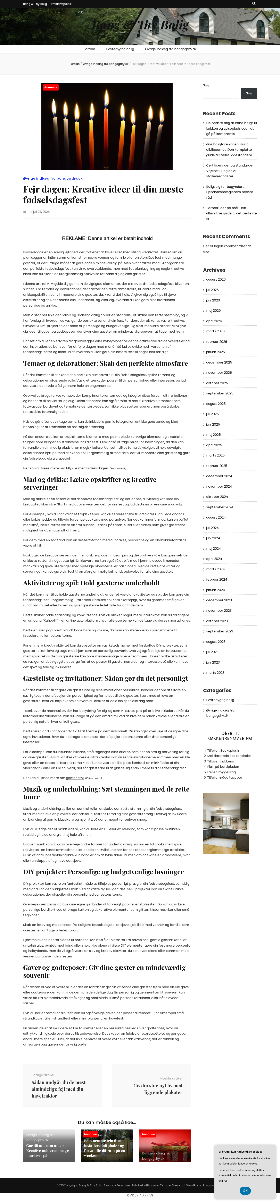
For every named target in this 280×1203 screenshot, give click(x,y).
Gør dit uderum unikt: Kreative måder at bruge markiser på (47, 1150)
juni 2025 (213, 424)
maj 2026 (213, 310)
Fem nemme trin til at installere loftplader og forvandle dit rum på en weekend (104, 1148)
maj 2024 (213, 548)
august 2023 (215, 641)
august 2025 (216, 403)
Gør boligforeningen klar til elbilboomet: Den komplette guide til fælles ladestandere (229, 149)
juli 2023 (212, 652)
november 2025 (219, 372)
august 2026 (216, 279)
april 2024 (214, 558)
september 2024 (219, 507)
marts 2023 (215, 672)
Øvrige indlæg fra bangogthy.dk (171, 49)
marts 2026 (215, 331)
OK (245, 1190)
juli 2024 (212, 528)
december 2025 (219, 362)
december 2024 (219, 476)
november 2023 (219, 610)
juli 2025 (212, 414)
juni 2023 (213, 662)
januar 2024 (215, 590)
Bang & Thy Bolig (35, 4)
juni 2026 (213, 300)
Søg (206, 85)
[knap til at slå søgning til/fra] (254, 4)
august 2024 (216, 517)
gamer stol (75, 778)
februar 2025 (216, 465)
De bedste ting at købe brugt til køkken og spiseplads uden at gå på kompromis (231, 128)
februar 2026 (216, 341)
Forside (89, 49)
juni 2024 (213, 538)
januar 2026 (215, 352)
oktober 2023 (217, 621)
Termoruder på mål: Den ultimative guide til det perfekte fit (231, 213)
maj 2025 (213, 434)
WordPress (193, 1185)
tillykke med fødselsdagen (87, 468)
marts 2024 (215, 569)
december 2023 (219, 600)
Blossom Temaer (159, 1185)
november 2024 (219, 486)
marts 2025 (215, 455)
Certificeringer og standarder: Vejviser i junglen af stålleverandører (230, 171)
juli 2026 (212, 290)
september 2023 (219, 631)
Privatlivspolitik (61, 4)
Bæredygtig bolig (120, 49)
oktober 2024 (217, 496)
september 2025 (219, 393)
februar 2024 (216, 579)
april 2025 (214, 445)
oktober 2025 (217, 383)
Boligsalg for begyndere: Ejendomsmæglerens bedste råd (229, 192)
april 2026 (214, 321)
